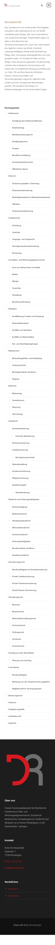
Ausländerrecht (14, 716)
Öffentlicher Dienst (20, 169)
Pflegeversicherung (20, 478)
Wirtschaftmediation (20, 323)
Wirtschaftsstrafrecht (21, 527)
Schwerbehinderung (20, 428)
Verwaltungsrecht (15, 597)
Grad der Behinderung (24, 436)
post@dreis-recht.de (14, 868)
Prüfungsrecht (18, 632)
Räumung (16, 407)
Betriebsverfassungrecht (22, 135)
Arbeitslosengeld (19, 485)
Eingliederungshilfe (16, 709)
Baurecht (16, 605)
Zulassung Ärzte (19, 365)
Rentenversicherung (20, 443)
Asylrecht (12, 723)
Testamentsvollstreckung (22, 211)
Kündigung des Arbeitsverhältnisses (27, 121)
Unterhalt (16, 232)
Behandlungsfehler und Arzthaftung (27, 358)
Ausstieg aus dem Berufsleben (21, 653)
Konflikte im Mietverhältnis (23, 337)
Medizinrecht (13, 351)
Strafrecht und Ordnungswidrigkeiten (23, 499)
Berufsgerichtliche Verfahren (24, 372)
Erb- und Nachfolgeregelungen (25, 344)
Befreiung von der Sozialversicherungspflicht (31, 682)
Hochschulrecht (18, 625)
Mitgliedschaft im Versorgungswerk (27, 689)
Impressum (13, 889)
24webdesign (35, 925)
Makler (15, 274)
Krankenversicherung (21, 471)
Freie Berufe (13, 667)
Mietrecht (12, 386)
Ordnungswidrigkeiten (21, 541)
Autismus (12, 702)
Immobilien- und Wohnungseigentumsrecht (26, 260)
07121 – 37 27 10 (13, 861)
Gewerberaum (18, 400)
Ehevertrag (16, 253)
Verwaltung (16, 295)
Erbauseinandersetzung (22, 190)
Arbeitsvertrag (18, 128)
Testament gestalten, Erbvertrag (25, 183)
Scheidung (16, 225)
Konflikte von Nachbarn (22, 330)
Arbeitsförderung (22, 492)
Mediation (12, 309)
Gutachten (16, 288)
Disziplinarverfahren (20, 555)
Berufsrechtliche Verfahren (23, 548)
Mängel (15, 281)
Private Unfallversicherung (23, 576)
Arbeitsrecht (13, 113)
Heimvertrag (17, 414)
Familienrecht (14, 218)
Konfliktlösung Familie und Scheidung (28, 316)
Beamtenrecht (18, 611)
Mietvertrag (17, 393)
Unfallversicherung (20, 450)
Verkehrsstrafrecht (20, 534)
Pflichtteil (16, 204)
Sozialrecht (13, 421)
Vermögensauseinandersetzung (25, 246)
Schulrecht (16, 639)
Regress (15, 379)
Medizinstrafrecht (19, 514)
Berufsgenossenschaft (24, 457)
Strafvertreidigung (19, 507)
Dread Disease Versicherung (24, 590)
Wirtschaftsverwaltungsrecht (24, 618)
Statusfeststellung (19, 464)
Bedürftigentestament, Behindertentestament (31, 197)
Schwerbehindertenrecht (22, 162)
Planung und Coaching (21, 660)
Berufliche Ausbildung (21, 155)
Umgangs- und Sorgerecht (23, 239)
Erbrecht (12, 176)
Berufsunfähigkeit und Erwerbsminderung (29, 569)
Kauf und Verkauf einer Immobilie (26, 267)
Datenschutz (13, 896)
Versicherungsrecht (16, 562)
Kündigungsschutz (20, 141)
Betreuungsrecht (15, 695)
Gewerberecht (18, 646)
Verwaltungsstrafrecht (21, 521)
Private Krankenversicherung (24, 583)
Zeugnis (15, 148)
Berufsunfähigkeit (19, 675)
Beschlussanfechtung (21, 302)
